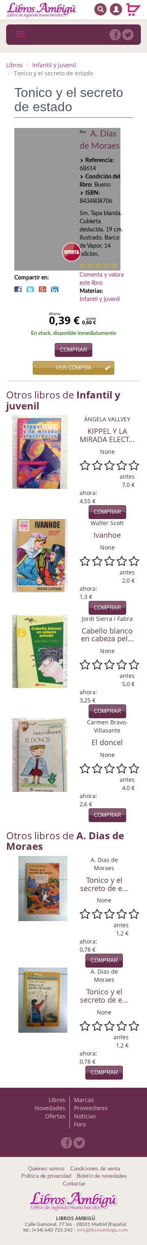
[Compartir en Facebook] (18, 289)
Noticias (85, 1116)
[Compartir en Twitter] (30, 289)
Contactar (74, 1184)
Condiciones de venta (95, 1169)
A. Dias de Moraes (100, 140)
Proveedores (91, 1108)
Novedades (50, 1108)
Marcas (84, 1100)
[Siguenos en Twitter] (128, 34)
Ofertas (55, 1116)
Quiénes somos (46, 1169)
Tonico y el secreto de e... (104, 884)
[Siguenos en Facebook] (115, 34)
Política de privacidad (46, 1176)
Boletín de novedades (102, 1176)
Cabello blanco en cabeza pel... (107, 635)
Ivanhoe (107, 535)
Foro (80, 1124)
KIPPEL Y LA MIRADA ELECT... (107, 435)
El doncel (107, 742)
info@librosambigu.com (102, 1229)
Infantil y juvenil (54, 65)
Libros (14, 65)
